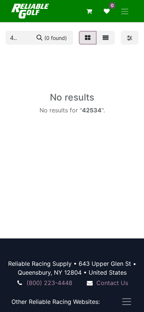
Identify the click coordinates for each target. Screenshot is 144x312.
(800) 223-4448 (49, 282)
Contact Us (112, 282)
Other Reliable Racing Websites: (55, 301)
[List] (105, 38)
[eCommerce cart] (89, 11)
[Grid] (88, 38)
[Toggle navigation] (125, 11)
